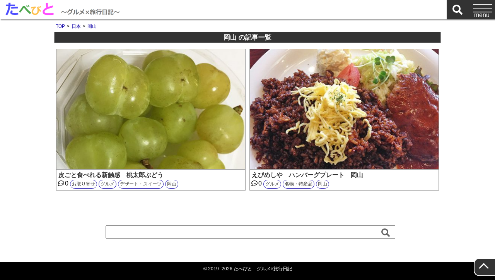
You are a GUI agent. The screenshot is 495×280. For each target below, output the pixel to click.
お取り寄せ (83, 184)
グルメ (107, 184)
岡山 (171, 184)
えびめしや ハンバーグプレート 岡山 (307, 175)
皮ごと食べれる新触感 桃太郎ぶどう (111, 175)
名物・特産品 (298, 184)
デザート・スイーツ (141, 184)
